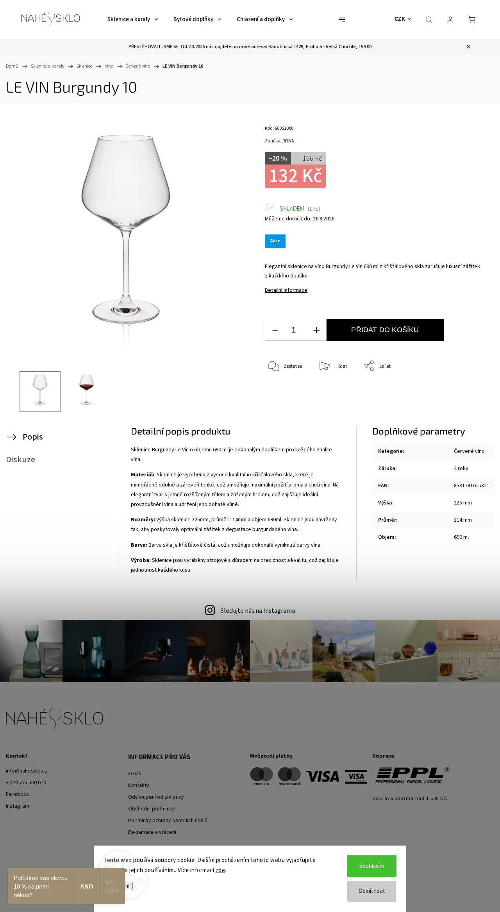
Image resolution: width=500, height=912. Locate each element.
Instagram (17, 806)
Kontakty (138, 785)
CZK (400, 19)
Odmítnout (372, 891)
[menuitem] (132, 19)
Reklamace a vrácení (152, 832)
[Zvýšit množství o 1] (316, 330)
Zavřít (467, 392)
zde (220, 870)
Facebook (17, 794)
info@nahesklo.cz (26, 771)
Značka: (279, 141)
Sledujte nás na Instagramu (257, 610)
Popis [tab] (33, 437)
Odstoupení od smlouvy (156, 797)
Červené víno (469, 451)
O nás (134, 774)
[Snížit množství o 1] (275, 330)
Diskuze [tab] (20, 459)
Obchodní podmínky (151, 809)
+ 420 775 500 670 (26, 783)
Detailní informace (286, 290)
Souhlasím (371, 866)
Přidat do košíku (385, 330)
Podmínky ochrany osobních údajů (167, 820)
